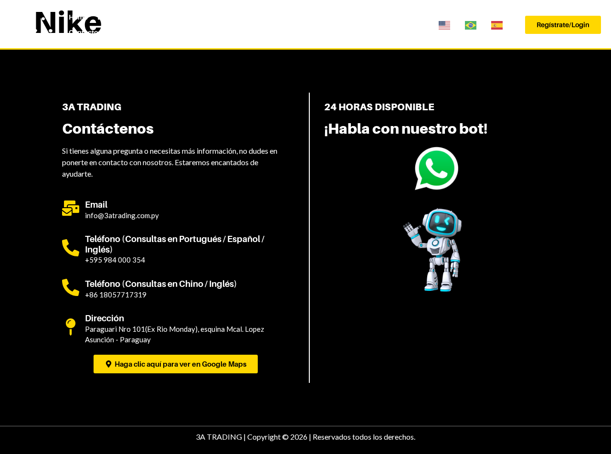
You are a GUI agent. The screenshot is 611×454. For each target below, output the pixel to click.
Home (78, 17)
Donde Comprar (251, 17)
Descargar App (396, 17)
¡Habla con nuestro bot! (405, 128)
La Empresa (116, 17)
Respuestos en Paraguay (324, 17)
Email (96, 205)
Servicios (158, 17)
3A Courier (199, 17)
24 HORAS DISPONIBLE (379, 107)
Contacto (83, 32)
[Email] (70, 208)
